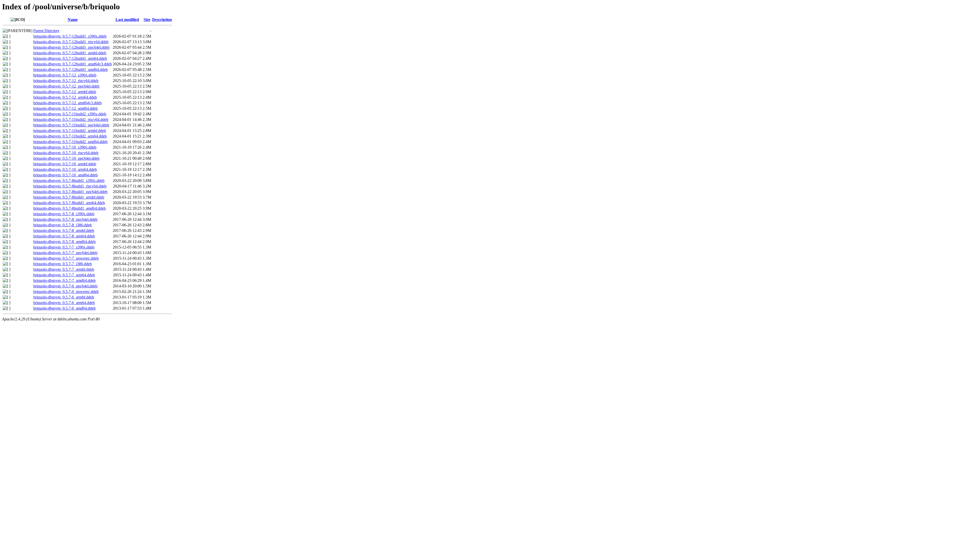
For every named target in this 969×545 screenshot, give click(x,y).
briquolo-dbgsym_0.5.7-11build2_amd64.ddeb (70, 142)
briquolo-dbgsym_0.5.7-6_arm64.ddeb (64, 303)
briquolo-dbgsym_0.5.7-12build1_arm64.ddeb (70, 58)
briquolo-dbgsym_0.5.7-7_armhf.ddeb (63, 269)
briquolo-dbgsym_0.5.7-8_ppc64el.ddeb (65, 219)
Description (162, 19)
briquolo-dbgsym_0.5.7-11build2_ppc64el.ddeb (71, 125)
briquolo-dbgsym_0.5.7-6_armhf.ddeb (63, 297)
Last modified (127, 19)
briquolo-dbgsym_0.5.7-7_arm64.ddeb (64, 275)
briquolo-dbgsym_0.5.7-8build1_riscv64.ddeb (69, 186)
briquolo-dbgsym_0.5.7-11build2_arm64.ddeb (70, 136)
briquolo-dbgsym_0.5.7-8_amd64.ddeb (64, 241)
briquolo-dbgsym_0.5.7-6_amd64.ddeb (64, 308)
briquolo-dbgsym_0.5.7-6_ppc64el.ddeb (65, 286)
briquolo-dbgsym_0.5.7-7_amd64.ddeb (64, 280)
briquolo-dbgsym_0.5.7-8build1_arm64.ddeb (69, 203)
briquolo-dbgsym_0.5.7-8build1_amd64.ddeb (69, 208)
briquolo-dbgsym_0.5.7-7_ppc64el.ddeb (65, 253)
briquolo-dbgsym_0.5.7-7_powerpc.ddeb (66, 258)
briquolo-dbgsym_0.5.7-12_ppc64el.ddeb (66, 86)
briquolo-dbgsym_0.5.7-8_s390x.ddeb (63, 214)
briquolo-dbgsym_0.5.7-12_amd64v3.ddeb (67, 103)
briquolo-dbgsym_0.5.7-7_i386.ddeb (62, 264)
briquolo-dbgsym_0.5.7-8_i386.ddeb (62, 225)
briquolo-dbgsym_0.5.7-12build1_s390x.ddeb (69, 36)
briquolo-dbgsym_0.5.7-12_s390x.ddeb (64, 75)
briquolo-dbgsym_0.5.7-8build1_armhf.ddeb (68, 197)
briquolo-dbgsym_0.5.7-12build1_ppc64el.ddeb (71, 47)
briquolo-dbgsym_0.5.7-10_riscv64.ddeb (65, 153)
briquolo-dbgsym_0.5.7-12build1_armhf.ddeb (69, 53)
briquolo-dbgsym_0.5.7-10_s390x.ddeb (64, 147)
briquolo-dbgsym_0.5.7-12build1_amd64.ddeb (70, 69)
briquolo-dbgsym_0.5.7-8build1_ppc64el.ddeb (70, 191)
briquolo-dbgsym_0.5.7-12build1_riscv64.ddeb (71, 42)
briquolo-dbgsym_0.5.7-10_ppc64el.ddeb (66, 158)
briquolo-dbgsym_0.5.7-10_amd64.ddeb (65, 175)
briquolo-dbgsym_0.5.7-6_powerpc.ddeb (66, 291)
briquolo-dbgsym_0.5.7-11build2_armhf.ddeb (69, 130)
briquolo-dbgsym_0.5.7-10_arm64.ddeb (65, 169)
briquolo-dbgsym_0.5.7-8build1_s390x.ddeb (68, 180)
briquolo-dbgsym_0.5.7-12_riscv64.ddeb (65, 80)
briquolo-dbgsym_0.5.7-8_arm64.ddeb (64, 236)
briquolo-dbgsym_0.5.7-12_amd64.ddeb (65, 108)
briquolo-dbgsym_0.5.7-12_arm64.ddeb (65, 97)
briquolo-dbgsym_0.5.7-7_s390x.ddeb (63, 247)
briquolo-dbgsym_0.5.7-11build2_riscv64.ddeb (70, 119)
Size (147, 19)
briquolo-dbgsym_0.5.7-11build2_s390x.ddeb (69, 114)
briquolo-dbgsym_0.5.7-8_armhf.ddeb (63, 230)
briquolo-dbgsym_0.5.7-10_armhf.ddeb (64, 164)
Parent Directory (46, 31)
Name (73, 19)
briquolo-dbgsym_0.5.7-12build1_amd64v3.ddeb (72, 64)
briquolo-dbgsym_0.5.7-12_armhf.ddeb (64, 92)
